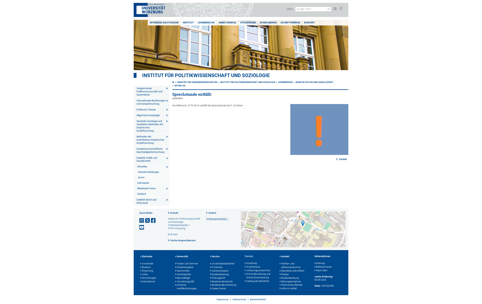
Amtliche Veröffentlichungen (187, 286)
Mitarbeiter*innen (146, 188)
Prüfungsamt (218, 277)
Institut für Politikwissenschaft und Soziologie (206, 75)
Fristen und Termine (187, 263)
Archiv (141, 177)
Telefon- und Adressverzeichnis (291, 265)
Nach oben (321, 270)
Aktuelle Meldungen (148, 172)
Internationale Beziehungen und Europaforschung (151, 102)
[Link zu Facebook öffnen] (153, 220)
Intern (290, 9)
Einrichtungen (149, 277)
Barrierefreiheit (258, 299)
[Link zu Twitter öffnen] (147, 220)
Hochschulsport (219, 270)
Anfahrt (212, 213)
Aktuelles (142, 166)
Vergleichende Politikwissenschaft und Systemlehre (149, 91)
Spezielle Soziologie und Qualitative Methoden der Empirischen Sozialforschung (150, 126)
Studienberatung (220, 274)
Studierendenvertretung (223, 284)
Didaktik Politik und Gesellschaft (147, 159)
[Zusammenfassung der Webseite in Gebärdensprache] (340, 9)
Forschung (147, 270)
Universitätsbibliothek (222, 263)
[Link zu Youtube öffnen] (142, 227)
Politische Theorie (146, 109)
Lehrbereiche (206, 22)
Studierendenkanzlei (222, 281)
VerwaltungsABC (185, 281)
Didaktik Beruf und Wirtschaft (146, 201)
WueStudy (251, 263)
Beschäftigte (183, 277)
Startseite (147, 256)
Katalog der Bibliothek (257, 281)
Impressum (222, 299)
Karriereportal (184, 274)
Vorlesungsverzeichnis (258, 270)
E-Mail (174, 234)
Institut (188, 22)
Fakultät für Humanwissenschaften (197, 82)
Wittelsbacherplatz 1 (217, 218)
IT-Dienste (216, 267)
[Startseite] (173, 82)
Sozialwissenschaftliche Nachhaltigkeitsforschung (150, 150)
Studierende (248, 22)
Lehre (145, 274)
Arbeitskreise (227, 22)
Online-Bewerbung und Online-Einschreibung (258, 276)
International (148, 281)
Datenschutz (239, 299)
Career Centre (218, 288)
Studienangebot (185, 267)
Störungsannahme (291, 281)
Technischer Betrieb (291, 284)
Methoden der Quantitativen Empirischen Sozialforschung (150, 139)
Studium (141, 193)
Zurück (343, 159)
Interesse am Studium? (164, 22)
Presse (285, 274)
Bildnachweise (324, 266)
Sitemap (320, 263)
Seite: (317, 285)
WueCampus (253, 266)
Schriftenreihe (290, 22)
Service (215, 256)
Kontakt (309, 22)
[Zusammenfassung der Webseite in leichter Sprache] (335, 9)
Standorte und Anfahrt (292, 270)
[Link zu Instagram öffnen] (142, 220)
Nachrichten (183, 270)
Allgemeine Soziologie (148, 115)
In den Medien (268, 22)
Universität (147, 263)
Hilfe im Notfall (289, 288)
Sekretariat (143, 182)
